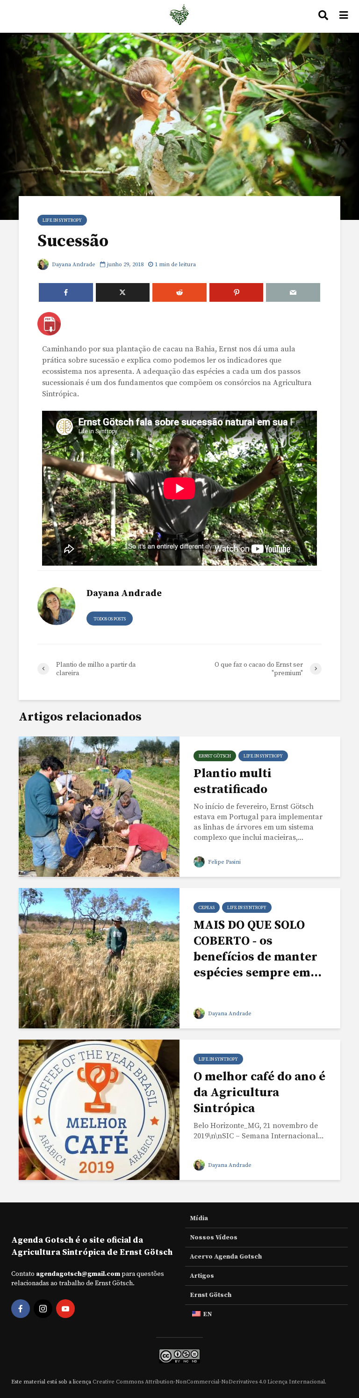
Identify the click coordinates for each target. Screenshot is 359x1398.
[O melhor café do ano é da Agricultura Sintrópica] (99, 1109)
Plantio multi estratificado (233, 781)
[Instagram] (43, 1308)
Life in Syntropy (62, 220)
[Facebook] (20, 1308)
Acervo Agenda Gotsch (226, 1256)
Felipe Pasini (224, 862)
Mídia (199, 1218)
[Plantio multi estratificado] (99, 806)
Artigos (202, 1276)
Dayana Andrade (72, 264)
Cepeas (207, 907)
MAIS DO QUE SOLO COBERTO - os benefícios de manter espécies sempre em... (258, 949)
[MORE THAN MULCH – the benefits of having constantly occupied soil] (99, 957)
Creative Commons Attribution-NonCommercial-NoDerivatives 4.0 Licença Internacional (209, 1381)
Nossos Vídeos (213, 1237)
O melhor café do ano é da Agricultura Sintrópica (259, 1092)
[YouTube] (65, 1308)
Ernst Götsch (215, 756)
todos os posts (109, 619)
